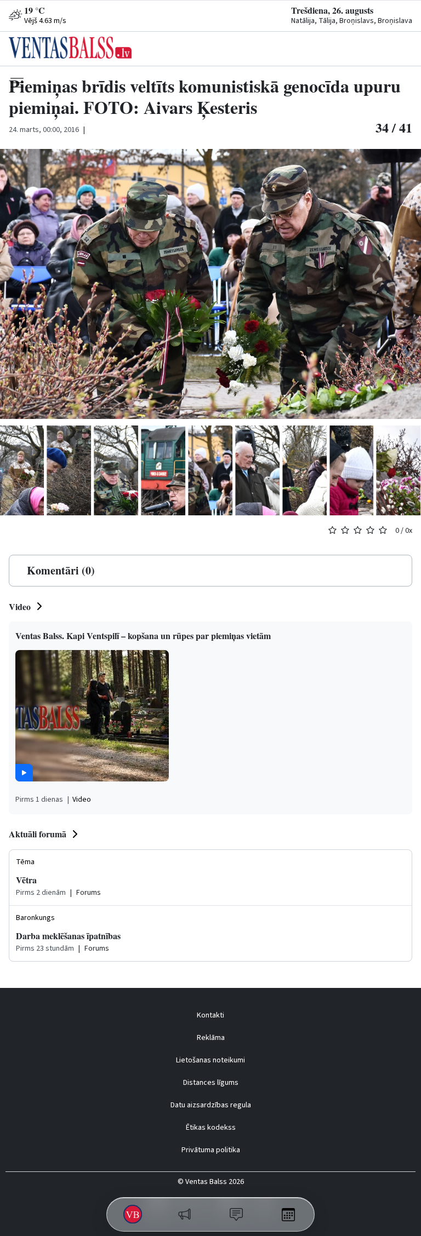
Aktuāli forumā (37, 833)
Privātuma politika (210, 1150)
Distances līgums (210, 1082)
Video (20, 606)
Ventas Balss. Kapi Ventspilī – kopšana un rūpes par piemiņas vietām (143, 635)
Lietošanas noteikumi (210, 1060)
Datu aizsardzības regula (210, 1105)
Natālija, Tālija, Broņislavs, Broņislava (351, 20)
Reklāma (211, 1037)
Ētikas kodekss (211, 1127)
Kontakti (210, 1015)
